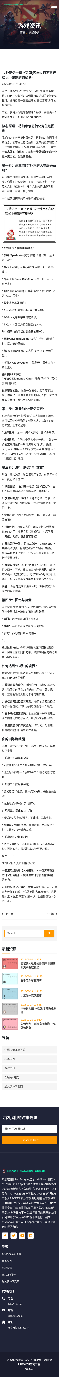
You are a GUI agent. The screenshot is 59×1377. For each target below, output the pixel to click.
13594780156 (15, 1303)
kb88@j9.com (15, 1315)
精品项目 (9, 1059)
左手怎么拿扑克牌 (31, 980)
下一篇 (50, 914)
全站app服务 (11, 1077)
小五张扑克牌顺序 (31, 995)
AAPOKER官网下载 (29, 1364)
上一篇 (9, 914)
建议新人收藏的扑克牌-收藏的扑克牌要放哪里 (38, 965)
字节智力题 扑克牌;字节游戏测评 (38, 1010)
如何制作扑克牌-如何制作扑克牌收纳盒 (38, 1025)
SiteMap (29, 1369)
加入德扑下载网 (13, 1086)
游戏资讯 (9, 1068)
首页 (22, 32)
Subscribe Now (30, 1140)
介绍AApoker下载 (14, 1049)
